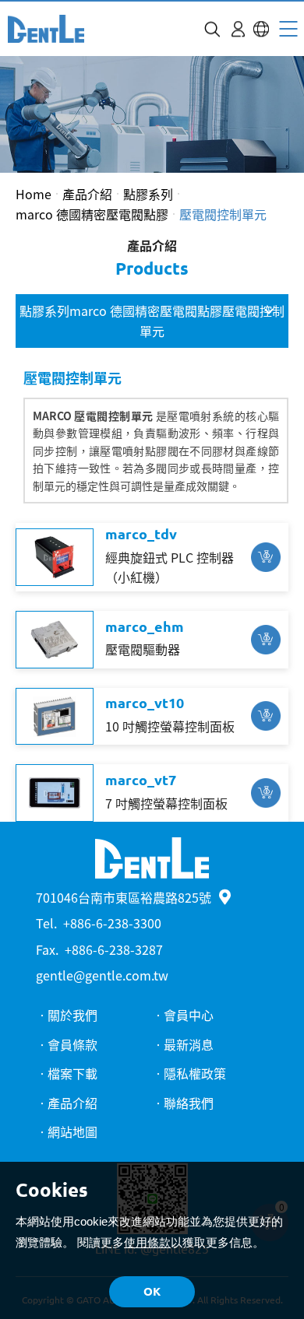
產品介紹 (87, 193)
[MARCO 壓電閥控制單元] (46, 29)
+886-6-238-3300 (112, 923)
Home (33, 193)
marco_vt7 (140, 780)
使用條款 (147, 1242)
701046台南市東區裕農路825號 (123, 897)
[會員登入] (238, 29)
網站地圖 (72, 1131)
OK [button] (152, 1291)
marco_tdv (141, 534)
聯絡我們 (189, 1102)
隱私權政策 (195, 1073)
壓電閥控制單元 (223, 214)
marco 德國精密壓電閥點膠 (92, 214)
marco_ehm (144, 626)
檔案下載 (72, 1073)
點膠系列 (148, 193)
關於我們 (72, 1014)
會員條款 (72, 1044)
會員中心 (189, 1014)
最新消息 (189, 1044)
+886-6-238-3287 (114, 949)
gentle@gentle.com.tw (102, 975)
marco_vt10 (144, 702)
